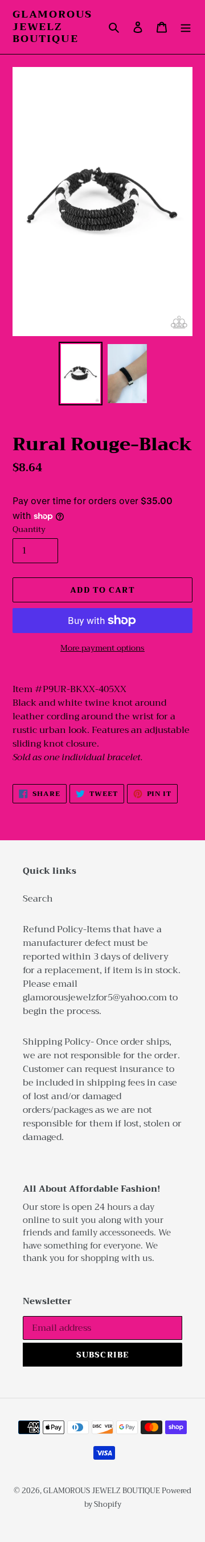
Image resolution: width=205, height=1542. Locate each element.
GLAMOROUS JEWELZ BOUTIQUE (52, 27)
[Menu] (186, 26)
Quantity (29, 529)
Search (38, 899)
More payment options (102, 648)
